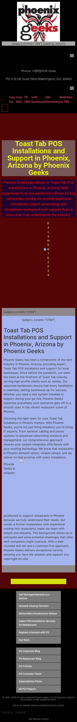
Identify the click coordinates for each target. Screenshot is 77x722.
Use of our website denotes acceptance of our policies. (38, 705)
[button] (72, 55)
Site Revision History (39, 719)
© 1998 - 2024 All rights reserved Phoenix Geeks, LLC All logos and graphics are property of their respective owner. (38, 698)
